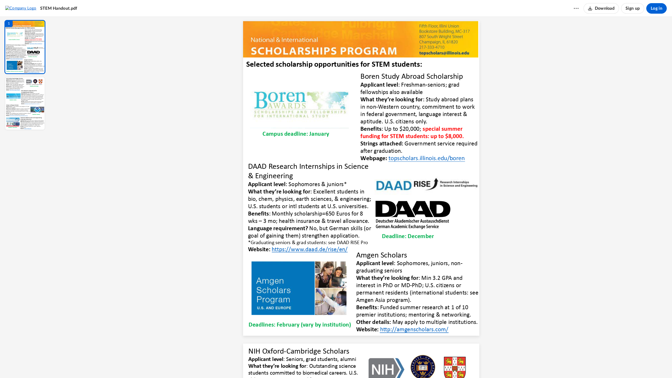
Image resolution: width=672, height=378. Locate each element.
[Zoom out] (362, 365)
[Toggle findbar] (322, 365)
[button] (25, 47)
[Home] (20, 8)
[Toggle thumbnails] (313, 365)
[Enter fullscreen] (409, 365)
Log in (656, 8)
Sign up (633, 8)
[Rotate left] (390, 365)
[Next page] (351, 365)
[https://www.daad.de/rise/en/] (310, 249)
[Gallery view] (400, 365)
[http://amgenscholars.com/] (414, 329)
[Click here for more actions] (576, 8)
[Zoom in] (379, 365)
